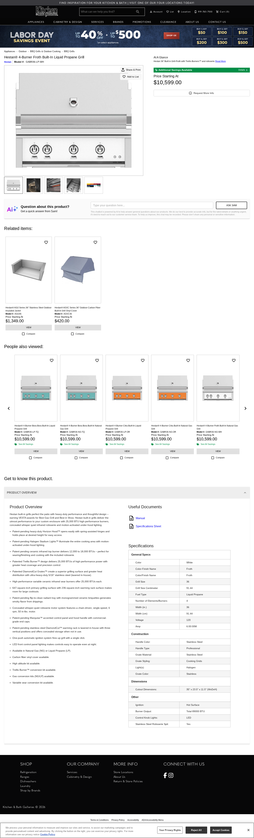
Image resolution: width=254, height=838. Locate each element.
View (28, 327)
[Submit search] (137, 12)
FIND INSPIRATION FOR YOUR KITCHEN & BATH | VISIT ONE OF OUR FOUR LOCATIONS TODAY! (127, 2)
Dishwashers (28, 781)
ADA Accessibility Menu (153, 820)
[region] (127, 830)
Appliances (36, 21)
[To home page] (47, 11)
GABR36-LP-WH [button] (35, 61)
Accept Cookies (221, 830)
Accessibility (133, 820)
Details (241, 70)
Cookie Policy (47, 834)
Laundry (25, 786)
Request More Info (204, 93)
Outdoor (23, 51)
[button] (151, 12)
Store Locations (123, 772)
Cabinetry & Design (67, 21)
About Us (192, 21)
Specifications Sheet (148, 526)
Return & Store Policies (128, 781)
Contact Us (217, 21)
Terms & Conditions (99, 820)
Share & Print (133, 69)
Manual (140, 518)
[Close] (248, 830)
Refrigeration (28, 772)
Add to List (133, 76)
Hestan (7, 62)
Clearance (168, 21)
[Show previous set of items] (8, 408)
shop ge (171, 35)
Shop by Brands (30, 790)
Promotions (142, 21)
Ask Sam (231, 205)
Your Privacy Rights (170, 830)
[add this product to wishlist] (46, 242)
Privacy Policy (118, 820)
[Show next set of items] (245, 408)
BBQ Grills (69, 51)
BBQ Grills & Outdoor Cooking (45, 51)
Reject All (196, 830)
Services (97, 21)
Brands (118, 21)
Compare (30, 334)
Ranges (24, 776)
